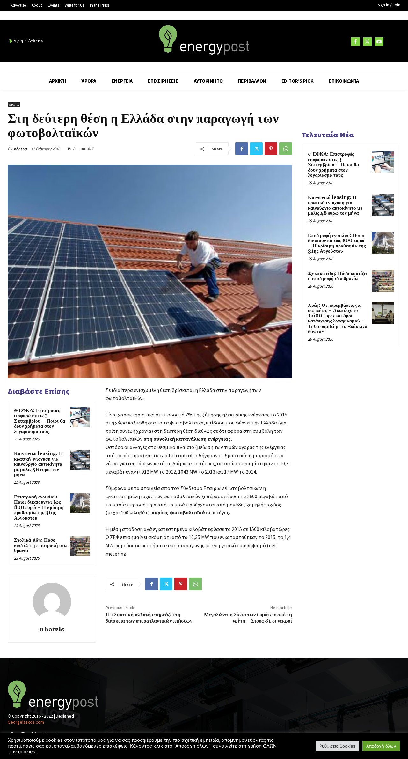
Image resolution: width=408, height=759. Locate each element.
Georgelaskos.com (26, 722)
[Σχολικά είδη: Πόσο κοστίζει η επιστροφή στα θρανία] (80, 546)
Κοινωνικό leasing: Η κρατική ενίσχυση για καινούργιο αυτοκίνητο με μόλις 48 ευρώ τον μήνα (38, 464)
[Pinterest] (271, 148)
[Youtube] (379, 41)
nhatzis (20, 148)
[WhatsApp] (285, 148)
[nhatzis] (52, 602)
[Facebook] (355, 41)
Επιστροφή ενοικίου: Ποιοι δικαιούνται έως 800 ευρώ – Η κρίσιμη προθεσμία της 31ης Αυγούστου (39, 507)
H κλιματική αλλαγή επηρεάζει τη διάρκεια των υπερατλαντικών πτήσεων (149, 618)
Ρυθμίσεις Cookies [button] (337, 745)
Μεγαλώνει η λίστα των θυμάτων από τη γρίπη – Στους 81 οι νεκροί (248, 618)
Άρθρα (14, 105)
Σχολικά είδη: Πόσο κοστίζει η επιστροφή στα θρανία (40, 545)
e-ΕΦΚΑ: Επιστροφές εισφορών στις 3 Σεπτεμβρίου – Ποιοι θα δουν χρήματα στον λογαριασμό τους (39, 421)
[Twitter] (367, 41)
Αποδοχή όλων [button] (381, 745)
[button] (392, 41)
